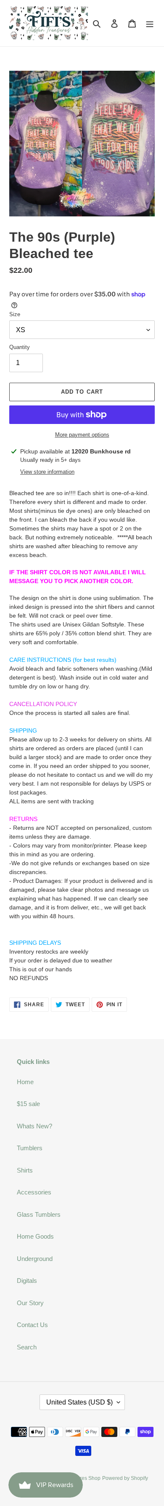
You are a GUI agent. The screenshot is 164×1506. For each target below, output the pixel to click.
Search (27, 1347)
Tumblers (29, 1147)
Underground (35, 1258)
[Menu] (150, 23)
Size (14, 314)
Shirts (25, 1170)
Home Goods (35, 1236)
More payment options (82, 435)
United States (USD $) (79, 1402)
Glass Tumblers (39, 1214)
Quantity (19, 347)
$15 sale (28, 1103)
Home (25, 1081)
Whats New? (34, 1126)
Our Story (30, 1302)
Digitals (27, 1280)
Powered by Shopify (125, 1478)
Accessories (34, 1192)
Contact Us (32, 1324)
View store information (47, 472)
